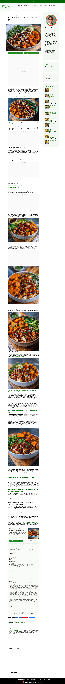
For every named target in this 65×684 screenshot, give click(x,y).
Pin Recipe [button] (32, 540)
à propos (40, 5)
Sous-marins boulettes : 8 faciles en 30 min (16, 621)
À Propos (44, 679)
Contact (45, 5)
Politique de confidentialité (54, 5)
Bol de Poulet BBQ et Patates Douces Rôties (18, 356)
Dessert (35, 5)
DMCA (41, 679)
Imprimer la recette (16, 540)
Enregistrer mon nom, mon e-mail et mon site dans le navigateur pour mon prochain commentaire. (23, 669)
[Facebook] (31, 1)
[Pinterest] (33, 1)
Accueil (13, 5)
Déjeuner (26, 5)
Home (9, 15)
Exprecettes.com (16, 630)
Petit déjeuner (19, 5)
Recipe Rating (10, 648)
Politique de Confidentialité (20, 679)
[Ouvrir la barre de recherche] (12, 8)
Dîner (31, 5)
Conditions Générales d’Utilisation (32, 679)
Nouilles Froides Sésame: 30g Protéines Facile (17, 622)
